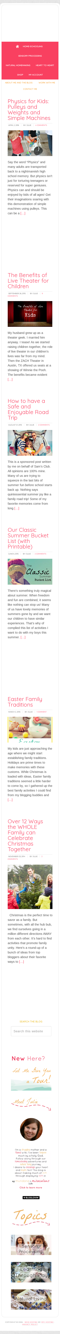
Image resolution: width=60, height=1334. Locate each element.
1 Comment (42, 712)
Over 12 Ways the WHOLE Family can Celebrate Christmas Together (25, 835)
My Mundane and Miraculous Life (30, 22)
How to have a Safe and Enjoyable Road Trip (28, 409)
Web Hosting (31, 1322)
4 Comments (41, 125)
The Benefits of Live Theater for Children (28, 280)
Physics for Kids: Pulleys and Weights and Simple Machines (29, 109)
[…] (22, 213)
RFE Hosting (47, 1322)
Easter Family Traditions (25, 701)
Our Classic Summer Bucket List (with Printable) (28, 538)
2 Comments (44, 425)
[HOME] (17, 46)
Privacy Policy (30, 1324)
